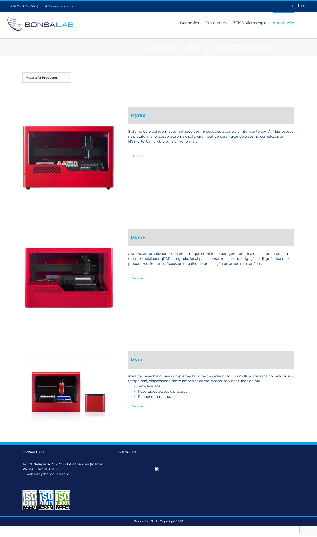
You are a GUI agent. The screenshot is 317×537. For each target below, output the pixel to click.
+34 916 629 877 (49, 469)
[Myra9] (68, 155)
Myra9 (138, 115)
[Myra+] (68, 277)
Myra (136, 360)
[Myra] (68, 390)
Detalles (137, 156)
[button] (301, 22)
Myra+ (138, 237)
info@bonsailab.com (56, 6)
